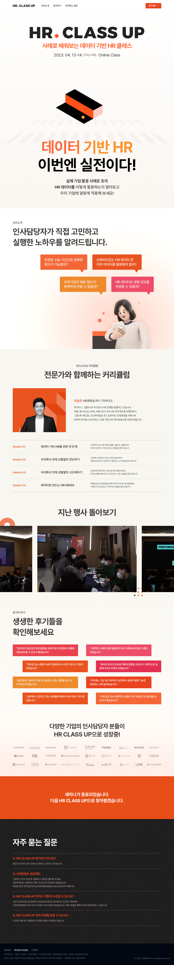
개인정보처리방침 (21, 950)
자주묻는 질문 (71, 5)
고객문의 (34, 950)
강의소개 (45, 5)
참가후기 (57, 5)
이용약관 (7, 950)
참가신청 (152, 5)
